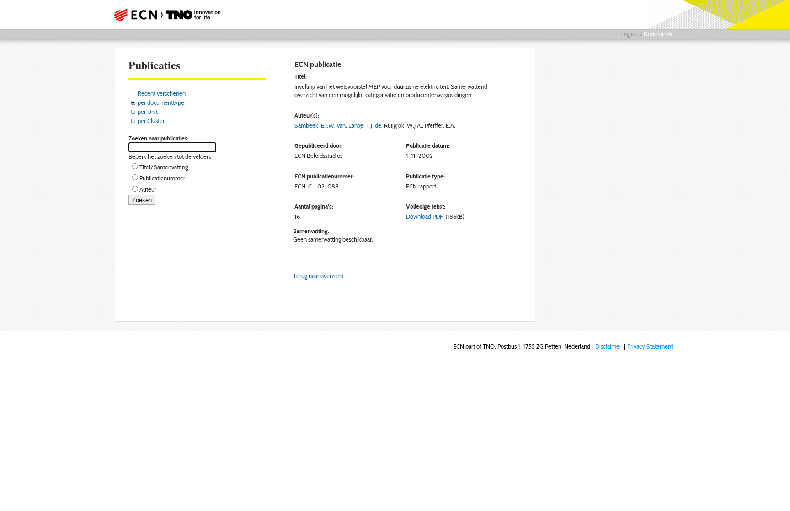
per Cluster (151, 120)
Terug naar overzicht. (319, 276)
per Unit (148, 111)
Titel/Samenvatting (163, 167)
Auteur (147, 189)
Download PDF (424, 216)
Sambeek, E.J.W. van (320, 125)
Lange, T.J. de (364, 125)
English (629, 34)
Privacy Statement (650, 346)
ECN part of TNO (164, 14)
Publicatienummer (162, 178)
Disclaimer (608, 346)
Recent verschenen (162, 93)
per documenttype (161, 102)
